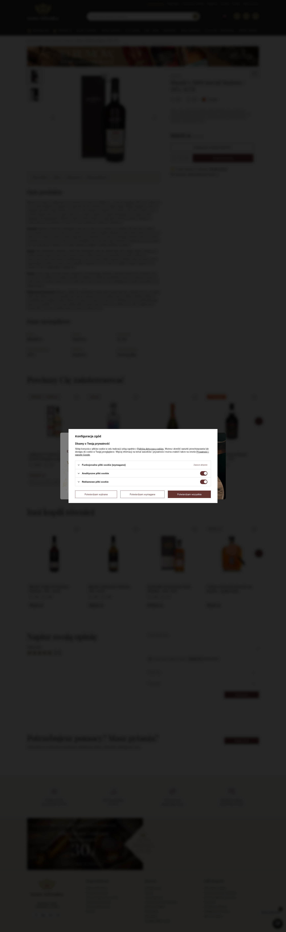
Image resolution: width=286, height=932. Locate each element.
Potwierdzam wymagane (142, 494)
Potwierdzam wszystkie (189, 494)
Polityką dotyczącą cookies (150, 449)
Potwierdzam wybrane (96, 494)
